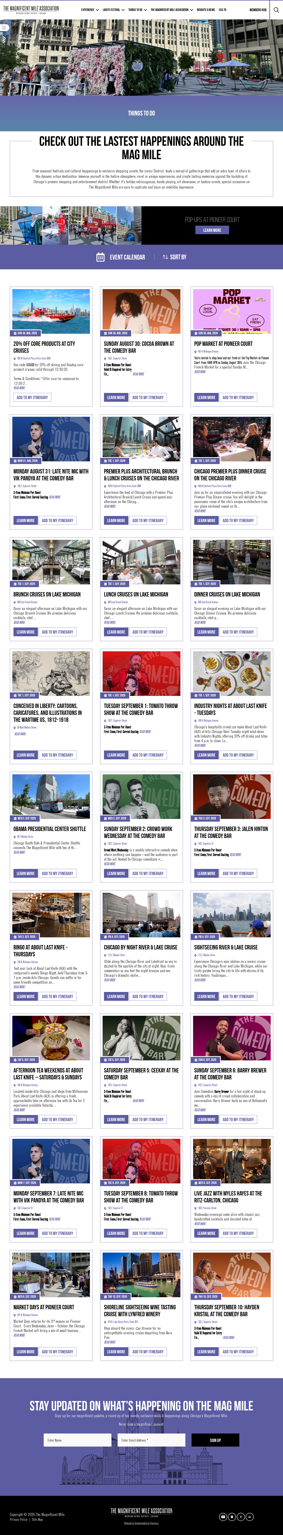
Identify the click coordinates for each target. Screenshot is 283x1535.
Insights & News (206, 10)
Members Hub (255, 12)
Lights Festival (111, 10)
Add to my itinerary (32, 397)
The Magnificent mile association (169, 10)
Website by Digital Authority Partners (141, 1523)
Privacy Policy (18, 1520)
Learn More (212, 230)
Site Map (37, 1520)
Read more (19, 388)
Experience (87, 10)
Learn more (116, 397)
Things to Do (135, 10)
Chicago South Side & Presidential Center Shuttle (46, 843)
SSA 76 (222, 10)
